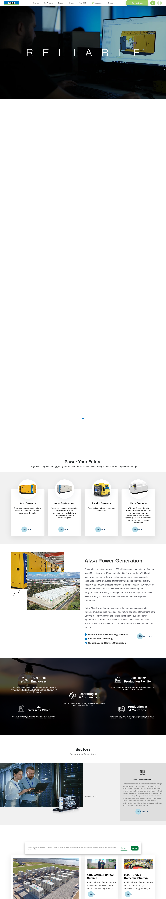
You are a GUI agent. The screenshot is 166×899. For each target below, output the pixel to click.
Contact (110, 3)
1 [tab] (83, 418)
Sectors (71, 3)
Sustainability (98, 3)
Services (61, 3)
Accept (134, 848)
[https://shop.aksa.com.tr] (137, 3)
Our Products (48, 3)
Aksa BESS (82, 3)
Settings (124, 848)
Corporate (36, 3)
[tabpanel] (83, 52)
